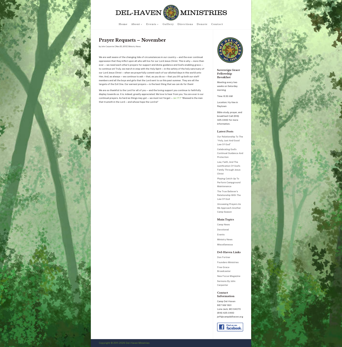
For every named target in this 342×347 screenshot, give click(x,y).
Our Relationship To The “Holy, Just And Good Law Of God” (230, 140)
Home (123, 24)
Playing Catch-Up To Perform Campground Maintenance (228, 182)
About (135, 24)
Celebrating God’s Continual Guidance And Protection (230, 153)
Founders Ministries (228, 262)
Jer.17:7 (177, 98)
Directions (185, 24)
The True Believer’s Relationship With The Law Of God (229, 195)
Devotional (223, 229)
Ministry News (134, 46)
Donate (202, 24)
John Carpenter (107, 46)
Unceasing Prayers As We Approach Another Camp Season (229, 208)
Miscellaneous (225, 244)
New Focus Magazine (228, 276)
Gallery (168, 24)
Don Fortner (223, 257)
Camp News (223, 224)
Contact (217, 24)
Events (151, 24)
